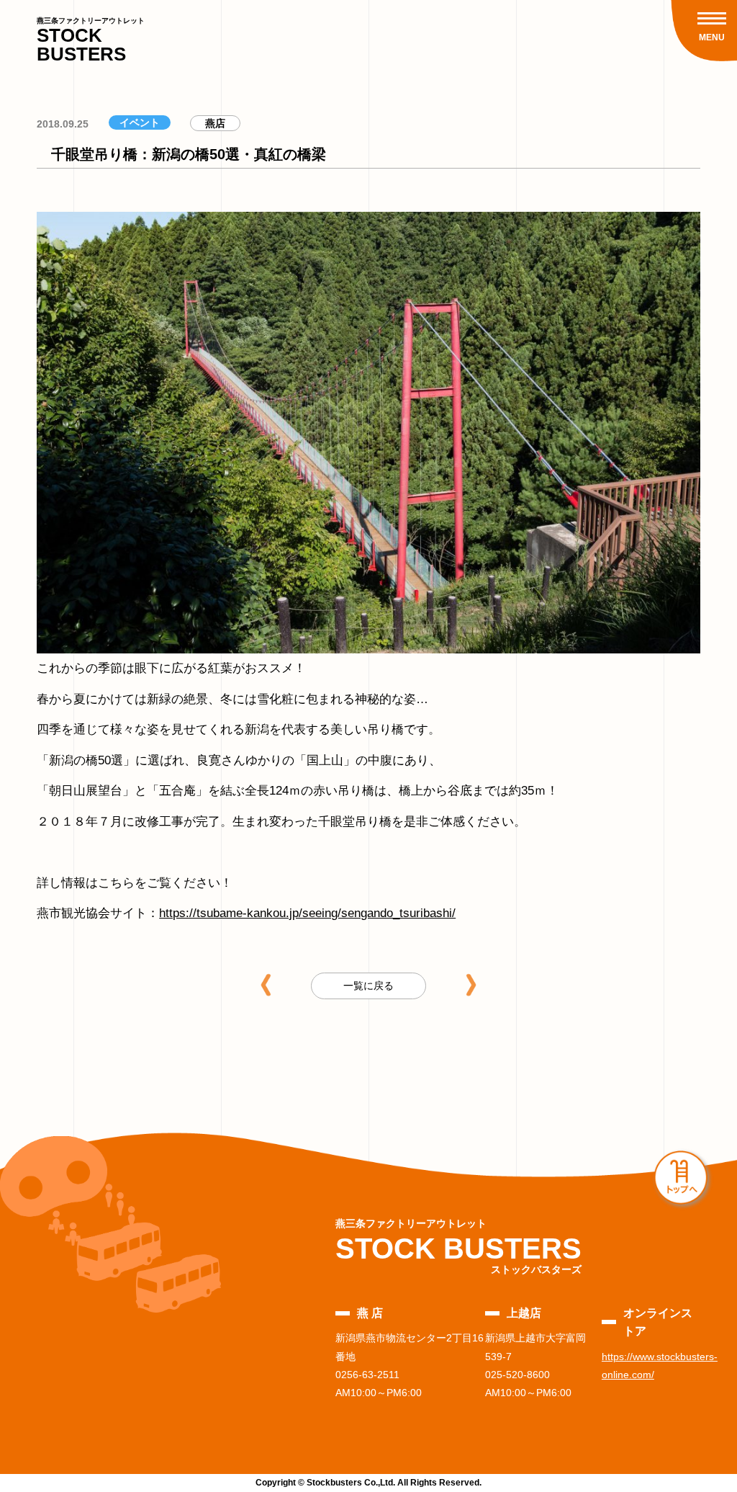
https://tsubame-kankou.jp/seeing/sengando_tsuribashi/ (307, 913)
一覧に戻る (368, 985)
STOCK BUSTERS (91, 41)
